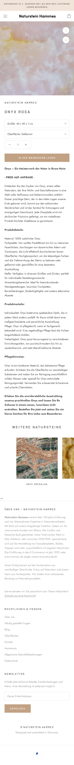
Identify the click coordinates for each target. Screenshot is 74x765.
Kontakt (9, 642)
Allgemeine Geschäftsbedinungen (23, 654)
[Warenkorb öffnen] (69, 16)
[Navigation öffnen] (5, 16)
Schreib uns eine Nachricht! (20, 596)
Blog (7, 629)
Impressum (11, 648)
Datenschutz (11, 661)
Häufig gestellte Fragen (17, 623)
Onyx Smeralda (37, 484)
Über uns (10, 617)
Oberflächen (11, 636)
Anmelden (17, 708)
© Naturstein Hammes (37, 727)
